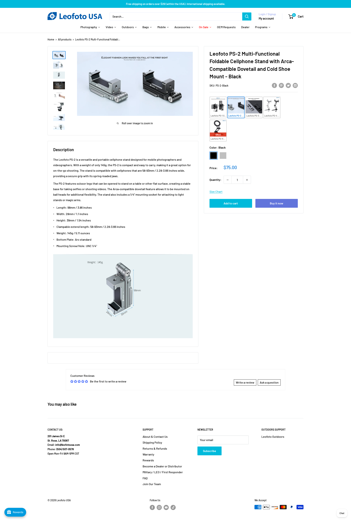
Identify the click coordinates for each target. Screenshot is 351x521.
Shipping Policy (152, 442)
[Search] (246, 16)
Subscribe (209, 451)
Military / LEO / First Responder (163, 472)
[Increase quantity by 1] (247, 180)
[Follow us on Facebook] (152, 507)
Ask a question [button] (269, 382)
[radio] (218, 107)
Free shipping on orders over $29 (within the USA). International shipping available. (175, 3)
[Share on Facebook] (274, 85)
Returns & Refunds (155, 448)
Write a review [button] (245, 382)
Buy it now (276, 203)
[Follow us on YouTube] (166, 507)
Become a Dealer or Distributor (162, 466)
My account (266, 18)
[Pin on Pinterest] (281, 85)
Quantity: (215, 180)
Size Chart (216, 191)
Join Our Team (152, 484)
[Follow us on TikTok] (173, 507)
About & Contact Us (155, 436)
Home (51, 39)
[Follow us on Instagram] (159, 507)
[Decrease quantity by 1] (227, 180)
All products (64, 39)
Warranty (148, 454)
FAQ (145, 478)
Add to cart (231, 203)
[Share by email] (295, 85)
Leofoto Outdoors (272, 436)
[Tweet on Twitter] (288, 85)
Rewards (148, 460)
